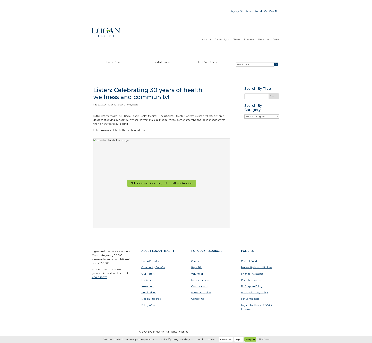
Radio (135, 104)
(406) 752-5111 (99, 277)
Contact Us (197, 298)
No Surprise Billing (252, 286)
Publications (148, 292)
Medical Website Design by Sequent (212, 331)
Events (111, 104)
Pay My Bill (236, 11)
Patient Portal (253, 11)
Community (220, 39)
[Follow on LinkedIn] (99, 287)
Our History (148, 273)
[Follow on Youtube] (94, 287)
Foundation (249, 39)
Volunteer (197, 273)
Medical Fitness (200, 280)
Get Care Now (272, 11)
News (128, 104)
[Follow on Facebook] (105, 287)
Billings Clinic (148, 305)
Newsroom (264, 39)
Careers (276, 39)
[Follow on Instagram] (111, 287)
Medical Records (151, 298)
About (205, 39)
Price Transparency (252, 280)
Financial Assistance (252, 273)
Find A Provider (150, 261)
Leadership (147, 280)
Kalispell (120, 104)
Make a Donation (201, 292)
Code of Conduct (251, 261)
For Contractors (250, 298)
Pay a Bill (196, 267)
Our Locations (199, 286)
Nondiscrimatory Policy (254, 292)
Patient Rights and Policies (256, 267)
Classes (236, 39)
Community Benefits (153, 267)
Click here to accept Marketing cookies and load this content (161, 183)
